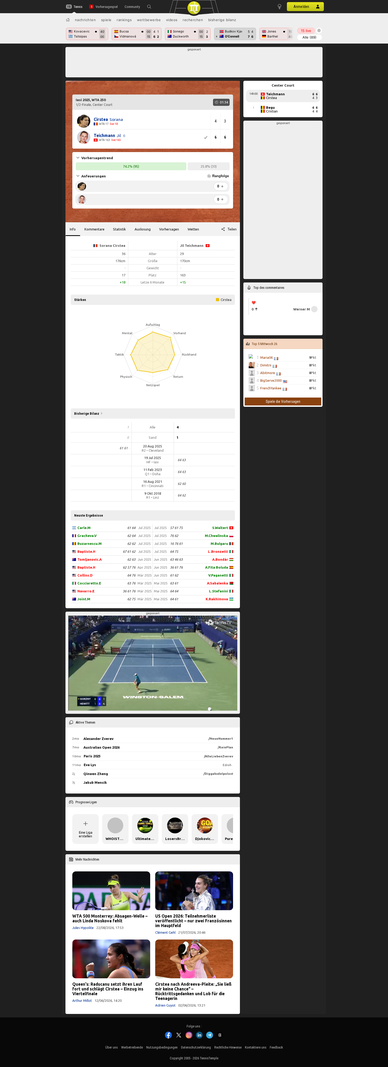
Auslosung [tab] (143, 229)
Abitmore (267, 373)
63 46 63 (176, 559)
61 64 (131, 528)
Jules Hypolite (83, 927)
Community (132, 7)
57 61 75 (176, 528)
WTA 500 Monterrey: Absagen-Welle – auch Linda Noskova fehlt (110, 918)
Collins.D (85, 575)
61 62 (174, 575)
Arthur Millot (82, 1000)
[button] (149, 6)
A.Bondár (220, 559)
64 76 (131, 575)
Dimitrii (265, 365)
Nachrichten (85, 20)
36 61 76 (129, 591)
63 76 (131, 583)
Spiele (106, 20)
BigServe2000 (271, 380)
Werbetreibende (132, 1047)
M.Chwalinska (216, 535)
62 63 (131, 559)
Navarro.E (85, 591)
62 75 (131, 599)
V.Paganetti (218, 575)
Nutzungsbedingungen (162, 1047)
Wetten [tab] (193, 229)
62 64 (131, 535)
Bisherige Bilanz (222, 20)
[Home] (68, 19)
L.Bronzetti (218, 551)
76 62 (174, 535)
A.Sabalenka (217, 583)
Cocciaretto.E (89, 583)
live (306, 31)
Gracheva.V (87, 535)
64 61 (174, 599)
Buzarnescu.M (89, 543)
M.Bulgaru (219, 543)
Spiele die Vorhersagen (283, 401)
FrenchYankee (270, 388)
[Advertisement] (194, 63)
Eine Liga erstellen (85, 834)
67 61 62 (129, 551)
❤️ (254, 302)
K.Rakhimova (217, 599)
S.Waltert (220, 528)
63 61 (174, 583)
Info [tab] (73, 229)
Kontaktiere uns (255, 1047)
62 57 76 (129, 567)
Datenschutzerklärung (196, 1047)
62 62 (131, 543)
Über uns (111, 1047)
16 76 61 (176, 543)
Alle (309, 37)
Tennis (78, 7)
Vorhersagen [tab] (169, 229)
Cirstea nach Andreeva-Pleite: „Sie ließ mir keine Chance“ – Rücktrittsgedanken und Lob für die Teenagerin (193, 991)
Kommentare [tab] (94, 229)
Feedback (276, 1047)
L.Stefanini (218, 591)
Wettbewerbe (149, 20)
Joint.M (83, 599)
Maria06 (266, 357)
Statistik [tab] (119, 229)
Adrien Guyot (165, 1005)
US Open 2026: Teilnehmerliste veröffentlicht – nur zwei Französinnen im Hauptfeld (193, 921)
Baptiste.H (86, 551)
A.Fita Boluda (216, 567)
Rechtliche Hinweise (228, 1047)
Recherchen (193, 20)
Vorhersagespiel (106, 7)
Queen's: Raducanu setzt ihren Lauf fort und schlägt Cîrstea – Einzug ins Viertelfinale (107, 989)
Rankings (124, 20)
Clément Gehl (165, 932)
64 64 (174, 591)
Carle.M (84, 528)
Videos (172, 20)
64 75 (174, 551)
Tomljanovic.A (89, 559)
